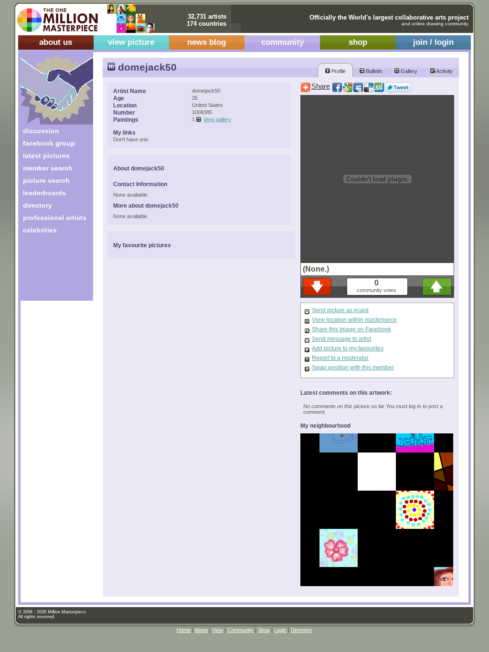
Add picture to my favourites (347, 348)
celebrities (40, 230)
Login (280, 630)
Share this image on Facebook (351, 329)
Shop (264, 630)
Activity (444, 71)
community (282, 42)
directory (37, 205)
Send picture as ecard (340, 310)
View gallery (217, 119)
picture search (46, 180)
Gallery (408, 71)
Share (320, 86)
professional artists (54, 217)
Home (184, 630)
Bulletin (373, 71)
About (201, 630)
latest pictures (46, 155)
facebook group (49, 143)
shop (358, 42)
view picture (131, 42)
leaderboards (44, 193)
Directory (301, 630)
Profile (338, 71)
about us (55, 42)
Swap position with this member (353, 367)
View (217, 630)
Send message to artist (341, 339)
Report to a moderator (340, 358)
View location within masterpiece (354, 319)
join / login (433, 42)
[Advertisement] (50, 271)
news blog (206, 42)
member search (48, 168)
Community (240, 630)
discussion (41, 131)
